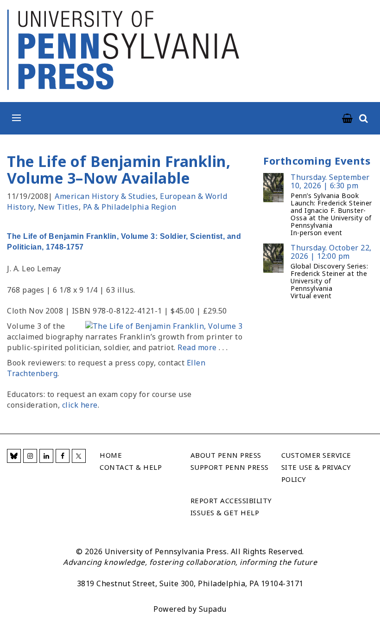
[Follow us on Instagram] (30, 456)
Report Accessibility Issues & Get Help (231, 506)
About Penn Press (225, 455)
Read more (197, 347)
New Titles (58, 207)
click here (80, 405)
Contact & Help (131, 467)
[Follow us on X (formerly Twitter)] (79, 456)
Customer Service (316, 455)
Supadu (213, 609)
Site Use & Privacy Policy (316, 473)
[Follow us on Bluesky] (14, 456)
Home (111, 455)
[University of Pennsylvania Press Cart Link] (347, 119)
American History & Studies (105, 196)
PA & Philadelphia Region (130, 207)
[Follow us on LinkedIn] (46, 456)
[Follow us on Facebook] (63, 456)
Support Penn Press (229, 467)
